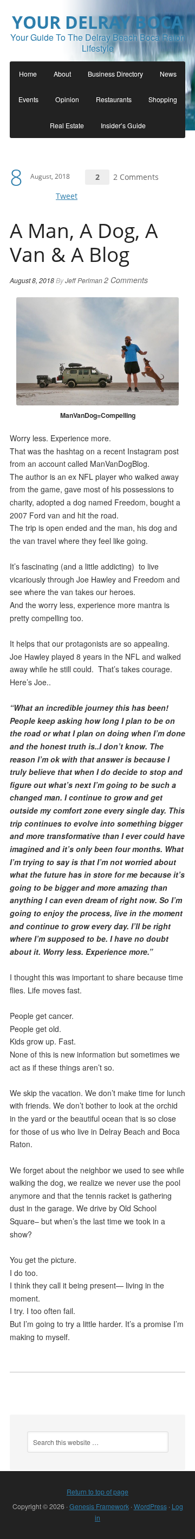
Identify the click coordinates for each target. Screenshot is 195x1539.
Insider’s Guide (123, 125)
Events (28, 99)
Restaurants (114, 99)
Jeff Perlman (83, 280)
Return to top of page (97, 1491)
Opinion (67, 99)
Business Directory (115, 73)
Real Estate (67, 125)
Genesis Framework (99, 1506)
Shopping (162, 99)
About (62, 73)
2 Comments (136, 177)
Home (28, 73)
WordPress (150, 1506)
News (168, 73)
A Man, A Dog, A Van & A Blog (84, 242)
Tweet (66, 196)
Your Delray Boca (97, 22)
